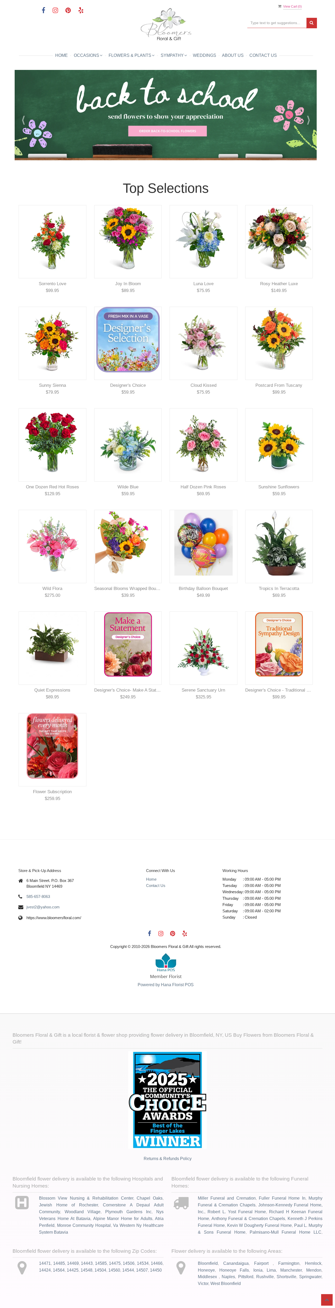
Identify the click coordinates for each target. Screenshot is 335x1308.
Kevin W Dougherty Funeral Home (259, 1225)
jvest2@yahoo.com (43, 907)
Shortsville (286, 1276)
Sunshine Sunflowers (278, 486)
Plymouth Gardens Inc (128, 1212)
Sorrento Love (52, 283)
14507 (142, 1270)
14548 (86, 1270)
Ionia (258, 1270)
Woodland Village (82, 1212)
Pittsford (245, 1276)
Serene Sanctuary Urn (203, 690)
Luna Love (203, 283)
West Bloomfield (225, 1283)
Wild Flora (52, 588)
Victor (203, 1283)
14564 (59, 1270)
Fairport (263, 1263)
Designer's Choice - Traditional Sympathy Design (279, 690)
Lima (271, 1270)
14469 (73, 1263)
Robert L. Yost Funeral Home (237, 1212)
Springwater (310, 1276)
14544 (128, 1270)
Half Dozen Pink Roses (203, 486)
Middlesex (208, 1276)
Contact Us (263, 55)
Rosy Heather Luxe (279, 283)
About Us (233, 55)
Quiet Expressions (52, 690)
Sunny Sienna (52, 385)
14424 (45, 1270)
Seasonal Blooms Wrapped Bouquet (128, 588)
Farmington (288, 1263)
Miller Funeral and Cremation (226, 1198)
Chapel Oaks (150, 1198)
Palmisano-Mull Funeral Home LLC (286, 1232)
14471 (45, 1263)
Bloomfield (208, 1263)
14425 (73, 1270)
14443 (87, 1263)
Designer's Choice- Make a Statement (128, 690)
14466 (157, 1263)
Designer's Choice (128, 385)
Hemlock (313, 1263)
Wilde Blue (128, 486)
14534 (143, 1263)
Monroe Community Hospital (84, 1225)
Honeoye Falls (234, 1270)
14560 (114, 1270)
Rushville (265, 1276)
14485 (59, 1263)
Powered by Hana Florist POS (166, 984)
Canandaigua (236, 1263)
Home (61, 55)
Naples (228, 1276)
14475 (115, 1263)
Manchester (291, 1270)
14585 (101, 1263)
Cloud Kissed (203, 385)
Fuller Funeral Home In (282, 1198)
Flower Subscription (52, 791)
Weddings (204, 55)
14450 (156, 1270)
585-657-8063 (38, 896)
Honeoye (206, 1270)
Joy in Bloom (128, 283)
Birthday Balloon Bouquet (203, 588)
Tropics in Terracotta (279, 588)
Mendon (313, 1270)
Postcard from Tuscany (278, 385)
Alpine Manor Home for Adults (122, 1218)
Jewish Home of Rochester (68, 1205)
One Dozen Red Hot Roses (52, 486)
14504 (100, 1270)
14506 (129, 1263)
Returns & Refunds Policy (168, 1158)
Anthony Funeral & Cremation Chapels (248, 1218)
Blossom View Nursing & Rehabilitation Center (86, 1198)
